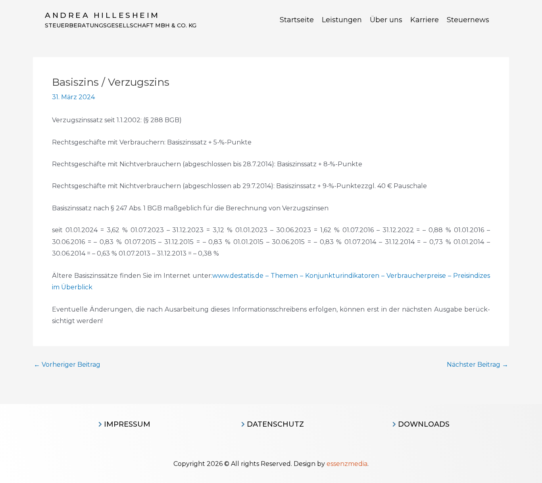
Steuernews (468, 19)
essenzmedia (347, 464)
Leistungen (342, 19)
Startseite (297, 19)
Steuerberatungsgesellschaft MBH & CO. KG (120, 25)
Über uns (386, 19)
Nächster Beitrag (477, 365)
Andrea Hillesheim (102, 15)
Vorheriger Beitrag (67, 365)
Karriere (424, 19)
